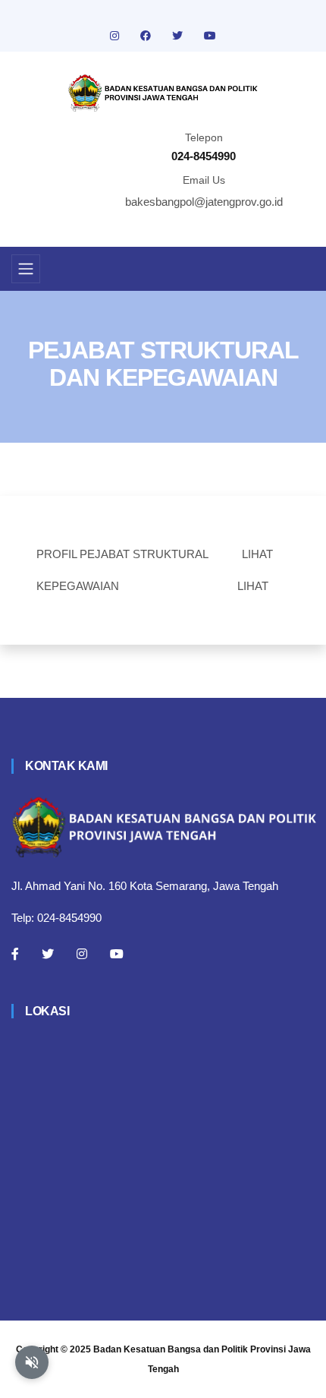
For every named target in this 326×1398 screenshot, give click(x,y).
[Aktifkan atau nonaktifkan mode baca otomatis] (32, 1362)
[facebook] (147, 36)
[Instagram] (82, 953)
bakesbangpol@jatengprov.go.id (204, 201)
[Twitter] (48, 953)
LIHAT (257, 554)
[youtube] (210, 36)
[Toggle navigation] (25, 268)
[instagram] (116, 36)
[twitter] (179, 36)
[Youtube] (116, 953)
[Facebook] (15, 953)
